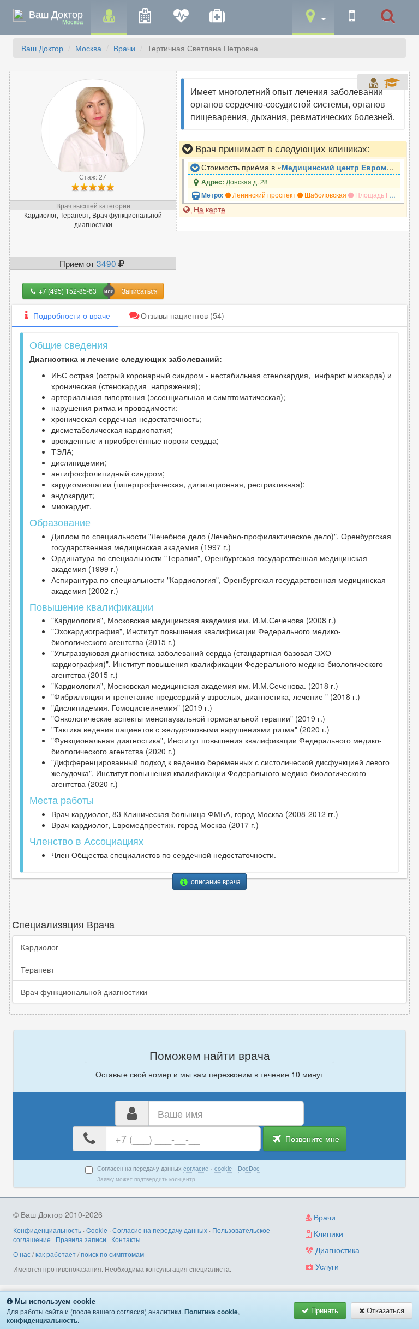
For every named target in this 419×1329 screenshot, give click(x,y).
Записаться (140, 290)
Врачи (124, 48)
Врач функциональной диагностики (84, 991)
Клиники (327, 1233)
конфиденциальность (42, 1320)
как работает (55, 1254)
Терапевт (37, 969)
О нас (22, 1254)
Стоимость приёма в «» (299, 167)
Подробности (71, 315)
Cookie (96, 1230)
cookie (223, 1168)
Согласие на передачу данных (159, 1230)
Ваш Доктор (42, 48)
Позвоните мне (311, 1138)
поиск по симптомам (112, 1254)
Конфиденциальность (47, 1230)
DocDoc (249, 1168)
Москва (88, 48)
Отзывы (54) (182, 315)
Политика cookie (211, 1311)
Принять (323, 1310)
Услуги (326, 1266)
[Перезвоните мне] (352, 16)
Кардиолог (39, 946)
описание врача (215, 881)
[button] (313, 16)
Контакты (126, 1239)
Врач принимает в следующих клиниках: (281, 148)
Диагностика (336, 1249)
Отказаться (384, 1310)
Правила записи (81, 1239)
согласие (195, 1168)
